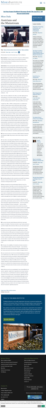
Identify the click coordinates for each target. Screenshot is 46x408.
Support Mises (40, 8)
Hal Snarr (34, 34)
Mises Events (26, 366)
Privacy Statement (28, 379)
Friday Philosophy (36, 98)
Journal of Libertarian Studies (6, 366)
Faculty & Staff (27, 372)
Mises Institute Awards (28, 368)
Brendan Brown (36, 122)
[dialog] (23, 404)
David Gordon (35, 99)
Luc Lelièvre (35, 58)
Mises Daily (6, 16)
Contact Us (26, 381)
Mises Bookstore (27, 370)
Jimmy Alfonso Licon (37, 81)
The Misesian (3, 372)
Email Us (2, 399)
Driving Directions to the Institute (31, 362)
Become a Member (9, 319)
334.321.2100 (6, 394)
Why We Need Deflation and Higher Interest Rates (38, 179)
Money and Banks (25, 49)
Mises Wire (40, 32)
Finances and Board (28, 373)
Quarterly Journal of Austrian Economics (9, 364)
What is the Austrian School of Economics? (9, 362)
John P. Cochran (14, 52)
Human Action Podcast (5, 370)
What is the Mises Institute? (29, 360)
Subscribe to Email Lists (28, 375)
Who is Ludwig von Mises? (6, 360)
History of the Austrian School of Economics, (12, 49)
